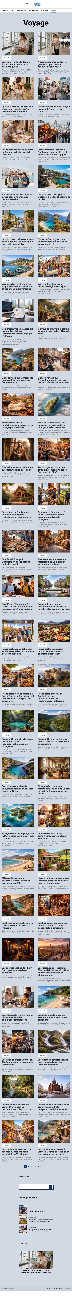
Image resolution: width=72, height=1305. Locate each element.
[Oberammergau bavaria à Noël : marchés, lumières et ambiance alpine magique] (54, 131)
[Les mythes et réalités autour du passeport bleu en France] (23, 1209)
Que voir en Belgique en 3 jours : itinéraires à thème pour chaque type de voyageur (51, 516)
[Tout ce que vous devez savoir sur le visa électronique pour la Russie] (23, 1229)
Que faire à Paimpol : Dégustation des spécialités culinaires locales (17, 561)
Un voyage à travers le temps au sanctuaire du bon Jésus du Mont (54, 331)
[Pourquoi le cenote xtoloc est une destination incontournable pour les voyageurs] (18, 721)
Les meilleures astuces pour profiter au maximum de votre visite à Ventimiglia (17, 1151)
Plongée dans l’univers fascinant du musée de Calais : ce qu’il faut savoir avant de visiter (54, 790)
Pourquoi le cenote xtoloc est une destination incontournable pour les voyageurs (17, 743)
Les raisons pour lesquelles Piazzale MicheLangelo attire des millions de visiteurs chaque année (53, 971)
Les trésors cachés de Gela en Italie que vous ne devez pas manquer (18, 925)
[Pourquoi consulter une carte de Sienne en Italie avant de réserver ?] (18, 131)
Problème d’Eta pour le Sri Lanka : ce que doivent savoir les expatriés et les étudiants (17, 606)
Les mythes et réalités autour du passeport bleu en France (39, 1210)
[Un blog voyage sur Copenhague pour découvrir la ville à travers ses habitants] (54, 359)
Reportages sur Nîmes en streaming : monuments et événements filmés (52, 469)
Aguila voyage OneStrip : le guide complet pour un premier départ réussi (52, 64)
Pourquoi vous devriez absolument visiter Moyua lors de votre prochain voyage (54, 606)
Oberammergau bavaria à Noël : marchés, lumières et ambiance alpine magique (52, 152)
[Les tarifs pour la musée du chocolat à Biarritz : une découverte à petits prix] (54, 905)
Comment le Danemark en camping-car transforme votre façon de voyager (41, 1220)
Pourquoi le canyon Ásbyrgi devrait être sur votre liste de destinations (53, 741)
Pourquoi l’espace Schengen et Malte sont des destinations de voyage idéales (18, 651)
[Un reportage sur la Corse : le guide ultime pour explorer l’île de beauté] (18, 359)
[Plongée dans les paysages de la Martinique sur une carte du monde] (18, 815)
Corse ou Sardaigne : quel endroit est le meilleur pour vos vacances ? (52, 241)
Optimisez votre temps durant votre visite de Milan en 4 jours (52, 836)
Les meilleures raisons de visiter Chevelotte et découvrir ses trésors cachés (17, 1107)
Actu (30, 1208)
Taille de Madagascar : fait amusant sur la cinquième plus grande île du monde (51, 425)
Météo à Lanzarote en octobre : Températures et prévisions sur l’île (16, 880)
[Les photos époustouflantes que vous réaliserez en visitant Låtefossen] (54, 1041)
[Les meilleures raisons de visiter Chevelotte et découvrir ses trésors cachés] (18, 1086)
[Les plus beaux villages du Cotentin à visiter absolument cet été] (54, 176)
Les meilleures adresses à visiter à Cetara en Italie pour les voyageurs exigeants (53, 1151)
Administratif (32, 1227)
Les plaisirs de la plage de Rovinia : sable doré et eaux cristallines (52, 1017)
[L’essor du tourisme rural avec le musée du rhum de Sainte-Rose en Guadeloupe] (54, 860)
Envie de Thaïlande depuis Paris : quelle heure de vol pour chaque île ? (16, 64)
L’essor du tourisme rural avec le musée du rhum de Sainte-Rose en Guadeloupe (54, 880)
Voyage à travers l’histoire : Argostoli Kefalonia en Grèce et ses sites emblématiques (17, 286)
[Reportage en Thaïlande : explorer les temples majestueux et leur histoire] (18, 494)
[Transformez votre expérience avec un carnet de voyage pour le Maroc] (18, 404)
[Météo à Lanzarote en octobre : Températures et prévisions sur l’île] (18, 860)
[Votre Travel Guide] (37, 4)
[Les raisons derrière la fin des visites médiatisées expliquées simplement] (18, 997)
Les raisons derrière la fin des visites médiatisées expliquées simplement (17, 1017)
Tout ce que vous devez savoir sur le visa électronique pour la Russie (40, 1230)
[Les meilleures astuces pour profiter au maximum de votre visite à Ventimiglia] (18, 1131)
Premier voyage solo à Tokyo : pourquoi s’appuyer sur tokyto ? (54, 109)
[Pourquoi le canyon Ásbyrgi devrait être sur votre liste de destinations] (54, 721)
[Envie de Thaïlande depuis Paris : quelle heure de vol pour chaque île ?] (18, 43)
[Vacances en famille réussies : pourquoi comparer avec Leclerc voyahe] (18, 176)
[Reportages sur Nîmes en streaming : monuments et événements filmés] (54, 449)
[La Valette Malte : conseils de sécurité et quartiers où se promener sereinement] (18, 88)
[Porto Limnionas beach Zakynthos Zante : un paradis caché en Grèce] (18, 768)
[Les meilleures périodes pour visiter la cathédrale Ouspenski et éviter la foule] (54, 1086)
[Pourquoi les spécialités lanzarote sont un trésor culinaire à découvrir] (54, 631)
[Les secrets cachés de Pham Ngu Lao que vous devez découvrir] (18, 949)
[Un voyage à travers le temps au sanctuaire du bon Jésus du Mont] (54, 310)
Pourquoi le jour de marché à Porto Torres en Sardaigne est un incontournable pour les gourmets (18, 697)
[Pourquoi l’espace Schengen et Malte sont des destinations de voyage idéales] (18, 631)
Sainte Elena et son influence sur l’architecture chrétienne (17, 468)
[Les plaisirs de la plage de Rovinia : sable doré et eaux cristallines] (54, 997)
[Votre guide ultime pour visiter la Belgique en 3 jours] (54, 266)
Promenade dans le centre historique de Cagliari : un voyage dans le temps (52, 561)
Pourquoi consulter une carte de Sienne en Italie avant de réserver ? (17, 152)
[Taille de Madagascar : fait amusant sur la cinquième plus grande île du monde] (54, 404)
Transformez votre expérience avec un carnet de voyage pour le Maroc (17, 425)
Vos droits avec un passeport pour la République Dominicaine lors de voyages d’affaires (17, 332)
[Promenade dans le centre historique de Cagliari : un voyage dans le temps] (54, 541)
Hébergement (32, 1217)
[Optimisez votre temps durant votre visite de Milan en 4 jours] (54, 815)
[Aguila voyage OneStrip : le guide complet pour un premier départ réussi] (54, 43)
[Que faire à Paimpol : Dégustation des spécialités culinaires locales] (18, 541)
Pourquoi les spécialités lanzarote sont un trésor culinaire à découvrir (51, 651)
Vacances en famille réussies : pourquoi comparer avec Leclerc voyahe (18, 197)
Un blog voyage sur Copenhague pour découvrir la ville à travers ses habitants (53, 380)
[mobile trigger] (27, 4)
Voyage (6, 58)
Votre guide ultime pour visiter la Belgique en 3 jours (53, 285)
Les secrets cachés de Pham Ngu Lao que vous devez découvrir (17, 970)
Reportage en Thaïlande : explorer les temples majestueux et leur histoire (16, 514)
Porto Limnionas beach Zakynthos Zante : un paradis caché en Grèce (17, 788)
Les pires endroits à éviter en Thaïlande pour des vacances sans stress (17, 1062)
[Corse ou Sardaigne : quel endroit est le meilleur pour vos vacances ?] (54, 221)
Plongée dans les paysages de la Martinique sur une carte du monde (18, 836)
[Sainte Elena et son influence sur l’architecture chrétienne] (18, 449)
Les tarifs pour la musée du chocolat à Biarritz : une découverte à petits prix (52, 925)
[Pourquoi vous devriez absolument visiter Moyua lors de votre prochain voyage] (54, 586)
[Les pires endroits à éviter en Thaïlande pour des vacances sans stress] (18, 1041)
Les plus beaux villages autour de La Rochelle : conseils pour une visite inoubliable (18, 241)
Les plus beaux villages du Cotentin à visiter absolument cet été (54, 197)
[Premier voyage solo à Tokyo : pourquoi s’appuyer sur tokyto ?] (54, 88)
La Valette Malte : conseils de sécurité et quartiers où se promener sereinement (17, 109)
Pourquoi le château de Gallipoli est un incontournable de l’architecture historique (51, 697)
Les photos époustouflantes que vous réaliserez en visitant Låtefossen (53, 1062)
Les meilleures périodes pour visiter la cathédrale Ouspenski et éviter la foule (53, 1107)
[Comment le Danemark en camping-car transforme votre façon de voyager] (23, 1219)
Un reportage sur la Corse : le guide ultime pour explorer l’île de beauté (17, 380)
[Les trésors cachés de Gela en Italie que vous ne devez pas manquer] (18, 905)
